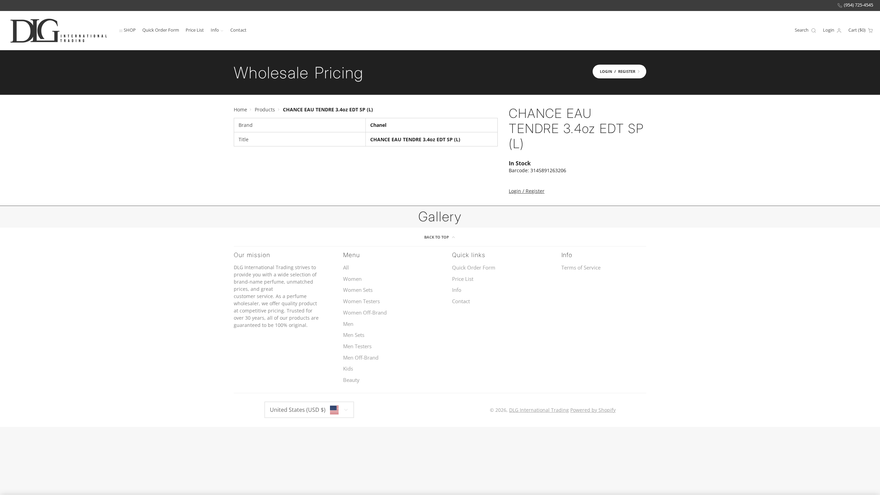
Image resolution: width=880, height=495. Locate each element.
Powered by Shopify (593, 410)
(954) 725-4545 (858, 5)
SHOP (130, 30)
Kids (348, 368)
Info (215, 30)
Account (832, 30)
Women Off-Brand (365, 312)
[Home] (58, 30)
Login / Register (526, 191)
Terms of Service (581, 267)
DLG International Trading (539, 410)
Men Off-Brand (360, 357)
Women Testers (361, 301)
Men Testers (357, 346)
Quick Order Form (160, 30)
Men (348, 324)
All (346, 267)
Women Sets (358, 290)
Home (240, 109)
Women (352, 279)
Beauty (351, 380)
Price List (195, 30)
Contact (238, 30)
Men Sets (353, 335)
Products (265, 109)
